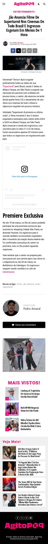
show (37, 284)
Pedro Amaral (18, 43)
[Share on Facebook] (13, 50)
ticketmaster (8, 272)
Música (30, 284)
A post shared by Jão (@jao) (25, 204)
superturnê (8, 287)
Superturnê (8, 86)
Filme (19, 284)
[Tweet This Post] (18, 50)
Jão (24, 284)
